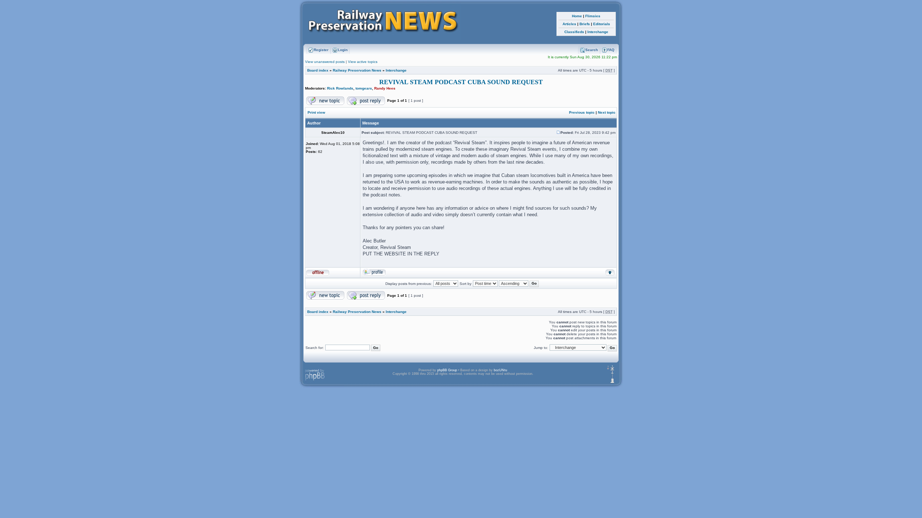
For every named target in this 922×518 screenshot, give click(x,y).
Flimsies (592, 16)
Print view (316, 112)
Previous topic (582, 112)
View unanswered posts (325, 62)
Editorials (601, 24)
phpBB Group (447, 370)
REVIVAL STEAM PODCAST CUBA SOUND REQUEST (461, 82)
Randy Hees (384, 88)
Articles (569, 24)
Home (577, 16)
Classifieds (574, 32)
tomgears (363, 88)
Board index (317, 70)
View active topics (362, 62)
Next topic (607, 112)
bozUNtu (500, 370)
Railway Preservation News (357, 70)
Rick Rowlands (340, 88)
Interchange (597, 32)
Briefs (584, 24)
